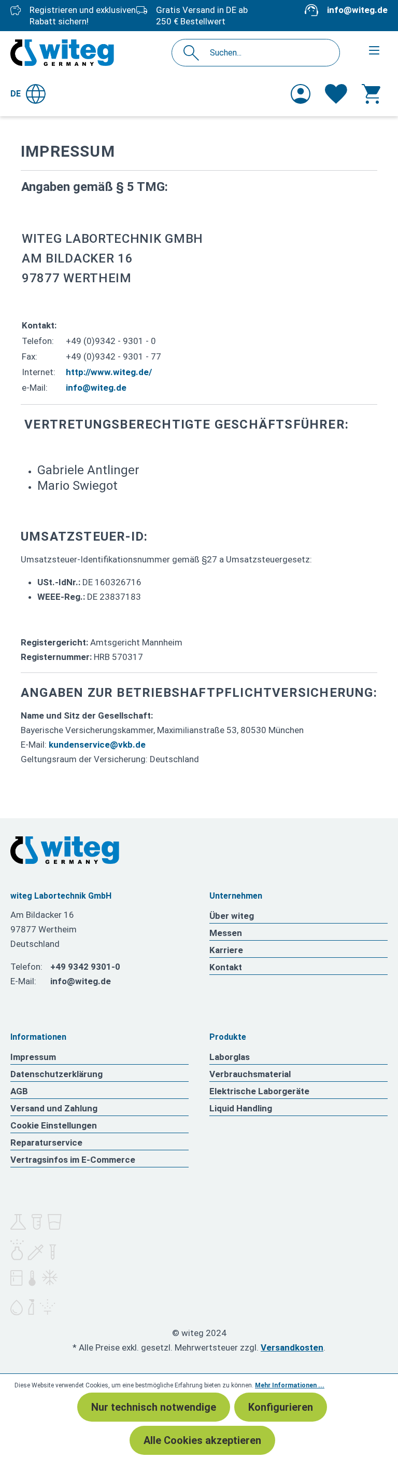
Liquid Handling (240, 1108)
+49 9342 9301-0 (85, 966)
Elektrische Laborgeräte (259, 1091)
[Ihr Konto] (300, 94)
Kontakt (225, 967)
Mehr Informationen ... (289, 1385)
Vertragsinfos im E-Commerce (72, 1159)
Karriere (226, 950)
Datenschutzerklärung (56, 1074)
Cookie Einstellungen (53, 1125)
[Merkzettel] (336, 94)
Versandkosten (292, 1347)
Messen (225, 933)
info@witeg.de (357, 10)
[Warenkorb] (371, 94)
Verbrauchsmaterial (250, 1074)
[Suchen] (194, 53)
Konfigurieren (280, 1407)
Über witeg (231, 916)
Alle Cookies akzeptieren (202, 1440)
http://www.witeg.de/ (109, 372)
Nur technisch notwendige (153, 1407)
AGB (19, 1091)
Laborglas (229, 1057)
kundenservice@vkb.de (97, 744)
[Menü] (374, 50)
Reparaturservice (46, 1142)
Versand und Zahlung (53, 1108)
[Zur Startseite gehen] (62, 52)
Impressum (33, 1057)
